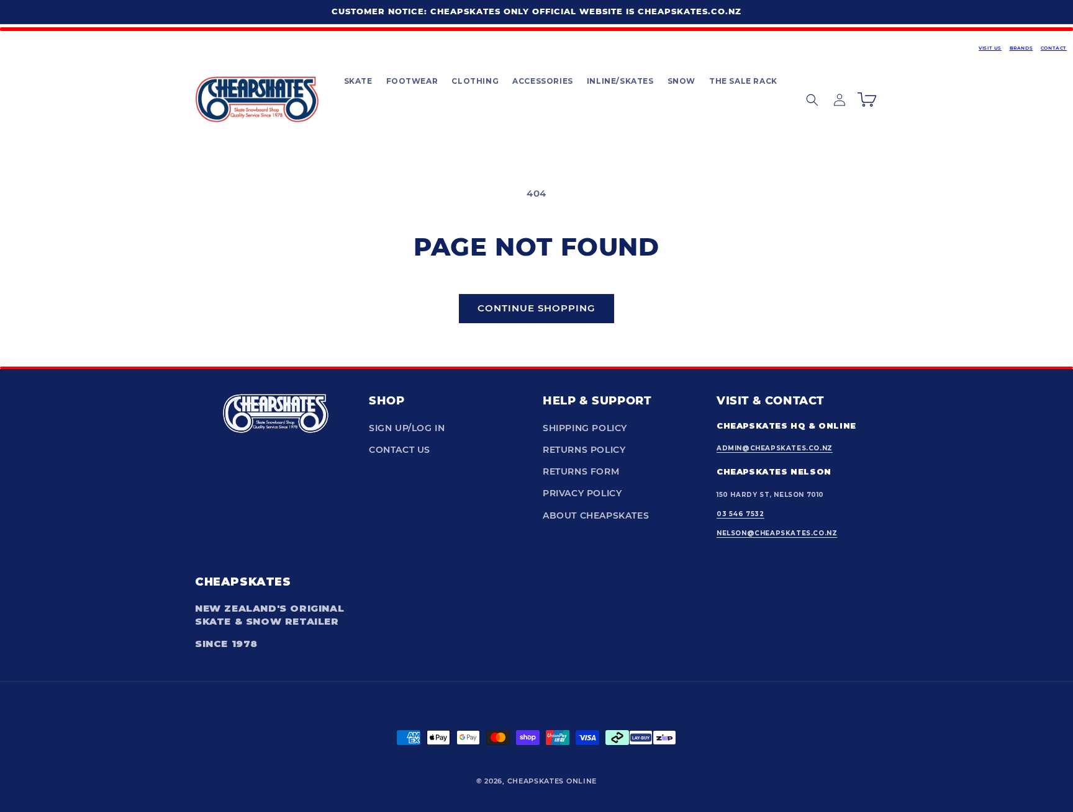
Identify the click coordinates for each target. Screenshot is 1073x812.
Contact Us (399, 449)
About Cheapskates (596, 515)
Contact (1054, 48)
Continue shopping (536, 308)
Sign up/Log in (407, 428)
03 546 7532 (740, 514)
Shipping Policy (585, 428)
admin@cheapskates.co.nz (775, 448)
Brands (1021, 48)
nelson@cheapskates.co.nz (777, 533)
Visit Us (990, 48)
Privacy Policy (582, 493)
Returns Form (581, 471)
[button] (358, 81)
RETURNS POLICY (584, 449)
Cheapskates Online (552, 781)
